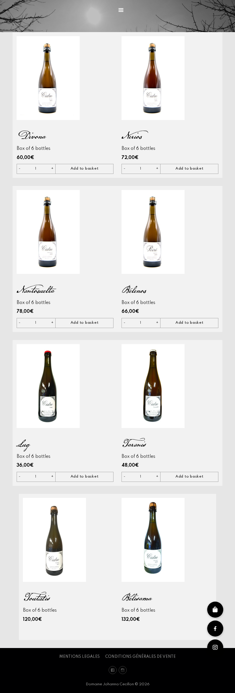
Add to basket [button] (84, 168)
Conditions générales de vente (140, 657)
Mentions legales (79, 657)
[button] (215, 647)
